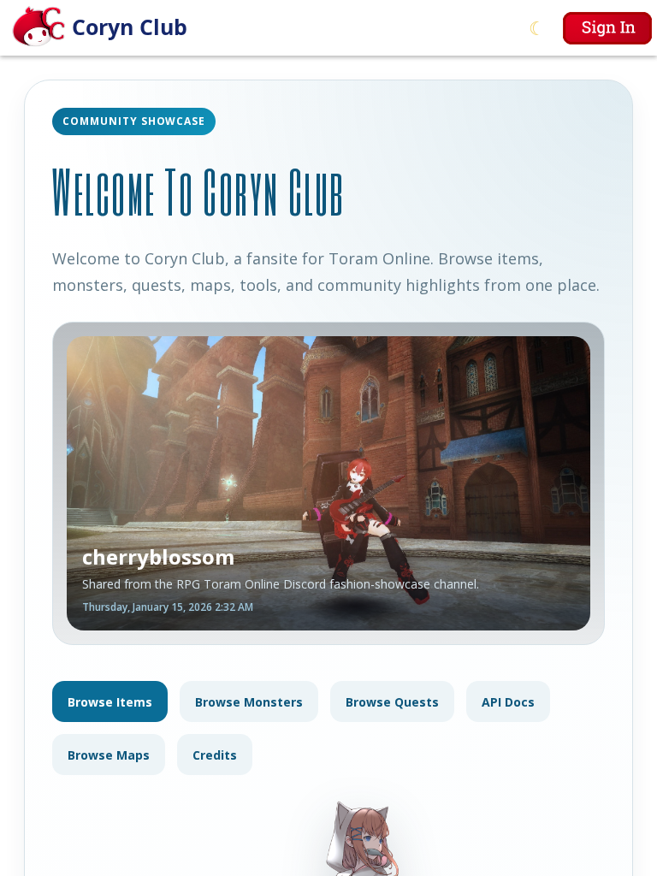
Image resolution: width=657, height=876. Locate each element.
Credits (214, 755)
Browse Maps (109, 755)
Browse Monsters (249, 702)
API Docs (508, 702)
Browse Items (110, 702)
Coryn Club (129, 26)
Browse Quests (392, 702)
